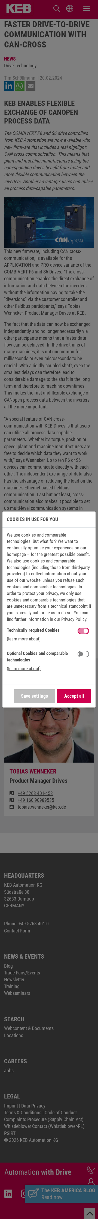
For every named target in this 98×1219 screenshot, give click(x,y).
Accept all (74, 696)
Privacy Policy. (74, 619)
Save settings (34, 696)
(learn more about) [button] (24, 639)
